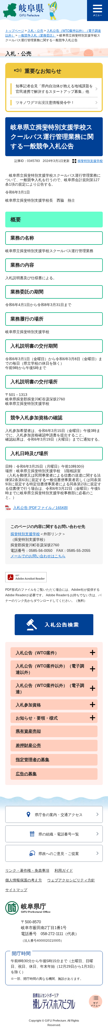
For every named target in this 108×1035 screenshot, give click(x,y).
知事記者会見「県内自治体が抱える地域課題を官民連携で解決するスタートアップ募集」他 (54, 89)
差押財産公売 (28, 745)
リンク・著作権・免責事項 (27, 870)
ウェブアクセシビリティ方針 (71, 880)
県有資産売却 (28, 731)
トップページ (14, 31)
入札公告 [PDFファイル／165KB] (40, 508)
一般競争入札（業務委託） (37, 35)
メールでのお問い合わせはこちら (38, 556)
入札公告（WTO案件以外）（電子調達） (50, 688)
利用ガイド (64, 870)
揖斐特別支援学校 (90, 161)
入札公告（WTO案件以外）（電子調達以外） (50, 669)
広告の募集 (26, 774)
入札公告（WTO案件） (37, 653)
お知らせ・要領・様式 (37, 718)
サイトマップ (16, 890)
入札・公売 (35, 31)
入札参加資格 (28, 705)
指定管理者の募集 (32, 759)
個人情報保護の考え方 (23, 880)
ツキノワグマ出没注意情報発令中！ (45, 102)
